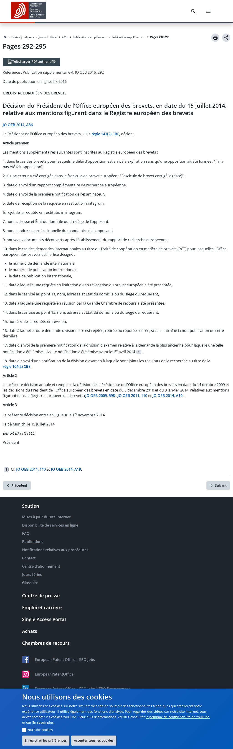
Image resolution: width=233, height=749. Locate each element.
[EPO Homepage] (28, 11)
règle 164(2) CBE (16, 366)
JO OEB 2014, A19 (167, 395)
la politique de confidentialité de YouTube (178, 717)
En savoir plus (43, 722)
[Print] (215, 38)
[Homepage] (5, 37)
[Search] (194, 11)
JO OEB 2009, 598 (100, 395)
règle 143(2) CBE (105, 133)
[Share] (226, 38)
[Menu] (209, 11)
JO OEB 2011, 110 (132, 395)
